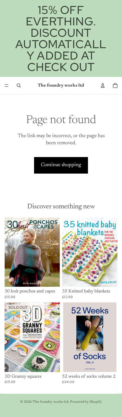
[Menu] (6, 85)
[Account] (102, 85)
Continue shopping (61, 165)
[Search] (18, 85)
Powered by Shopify (86, 402)
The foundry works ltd (50, 402)
